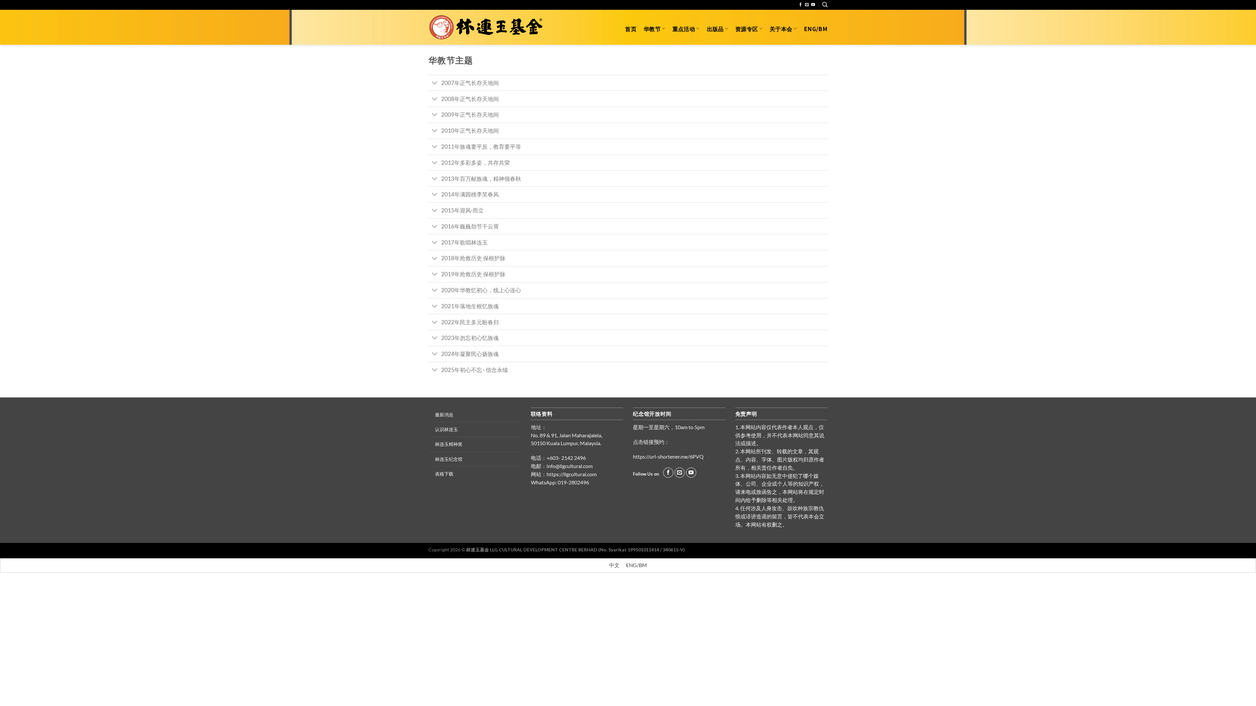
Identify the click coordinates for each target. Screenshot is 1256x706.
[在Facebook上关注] (801, 5)
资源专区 (746, 29)
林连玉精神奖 (448, 444)
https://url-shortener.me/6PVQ (668, 457)
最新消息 (444, 414)
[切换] (434, 83)
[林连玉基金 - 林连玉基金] (488, 27)
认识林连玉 (446, 429)
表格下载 (444, 474)
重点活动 (683, 29)
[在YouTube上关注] (813, 5)
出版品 (715, 29)
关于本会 (781, 29)
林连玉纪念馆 (448, 459)
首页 (631, 29)
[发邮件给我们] (807, 5)
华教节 (652, 29)
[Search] (825, 4)
